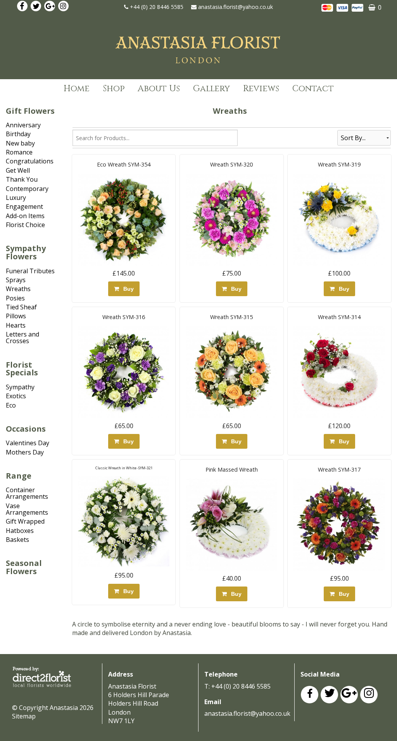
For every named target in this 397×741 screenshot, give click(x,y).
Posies (15, 298)
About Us (159, 88)
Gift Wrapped (25, 521)
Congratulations (30, 161)
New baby (20, 143)
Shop (113, 88)
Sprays (16, 280)
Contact (313, 88)
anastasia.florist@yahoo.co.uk (235, 6)
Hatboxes (20, 530)
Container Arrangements (27, 493)
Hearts (16, 325)
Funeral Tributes (30, 271)
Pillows (16, 316)
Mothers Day (25, 452)
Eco (11, 405)
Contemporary (27, 188)
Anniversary (23, 125)
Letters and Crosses (22, 337)
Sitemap (24, 716)
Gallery (211, 88)
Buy (127, 289)
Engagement (24, 206)
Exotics (16, 396)
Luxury (16, 197)
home (77, 88)
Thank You (22, 179)
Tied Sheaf (21, 307)
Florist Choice (25, 224)
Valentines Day (27, 443)
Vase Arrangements (27, 509)
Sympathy (20, 387)
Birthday (18, 134)
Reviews (261, 88)
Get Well (18, 170)
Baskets (17, 539)
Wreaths (18, 289)
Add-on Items (25, 216)
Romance (19, 152)
